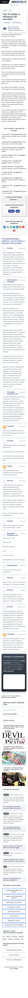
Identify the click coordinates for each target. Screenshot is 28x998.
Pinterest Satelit (14, 920)
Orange (4, 939)
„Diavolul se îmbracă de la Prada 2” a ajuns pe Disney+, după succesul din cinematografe (13, 727)
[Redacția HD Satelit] (5, 28)
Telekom (10, 939)
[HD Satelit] (19, 2)
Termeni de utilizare (14, 955)
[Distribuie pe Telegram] (14, 227)
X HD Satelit (14, 916)
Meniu (4, 2)
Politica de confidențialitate (14, 959)
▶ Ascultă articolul (17, 22)
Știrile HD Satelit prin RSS (14, 925)
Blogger (16, 969)
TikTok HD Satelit (14, 911)
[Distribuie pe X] (8, 227)
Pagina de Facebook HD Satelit (14, 891)
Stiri (10, 10)
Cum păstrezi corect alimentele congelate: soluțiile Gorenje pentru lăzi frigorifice (13, 748)
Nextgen (21, 936)
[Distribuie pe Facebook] (4, 227)
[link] (14, 733)
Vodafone (16, 939)
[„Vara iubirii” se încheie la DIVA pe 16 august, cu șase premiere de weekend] (14, 779)
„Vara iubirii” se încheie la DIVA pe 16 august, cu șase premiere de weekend (13, 769)
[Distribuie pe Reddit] (20, 227)
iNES (22, 939)
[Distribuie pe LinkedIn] (17, 227)
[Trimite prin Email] (14, 230)
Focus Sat (14, 936)
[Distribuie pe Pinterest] (23, 227)
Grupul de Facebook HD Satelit (14, 897)
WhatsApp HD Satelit (14, 902)
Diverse (5, 10)
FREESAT (8, 936)
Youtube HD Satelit (14, 907)
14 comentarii (7, 22)
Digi (3, 936)
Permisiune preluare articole (14, 950)
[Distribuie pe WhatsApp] (11, 227)
